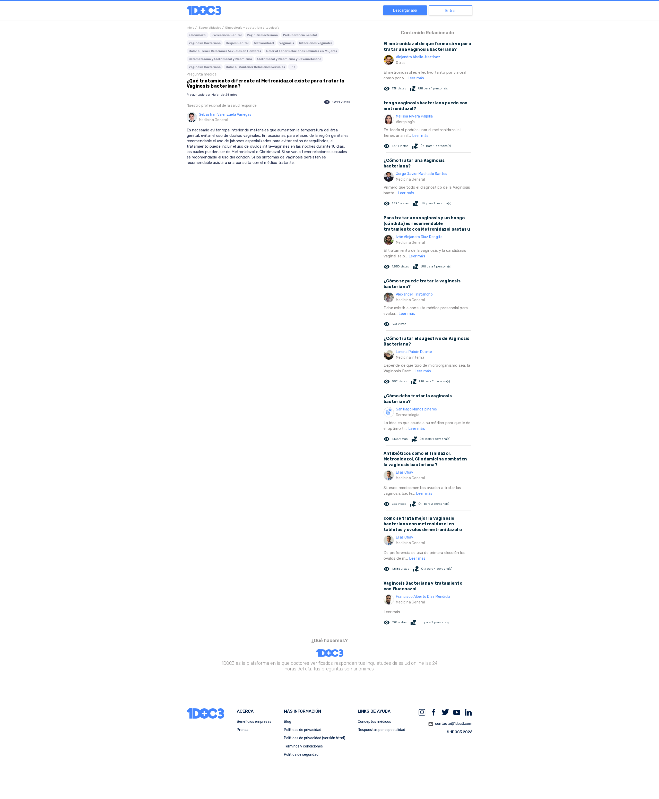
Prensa (242, 730)
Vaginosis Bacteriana (205, 43)
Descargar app (405, 10)
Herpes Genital (237, 43)
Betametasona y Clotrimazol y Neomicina (220, 59)
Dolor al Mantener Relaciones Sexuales (255, 67)
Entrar (450, 11)
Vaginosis (286, 43)
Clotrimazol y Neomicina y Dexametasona (289, 59)
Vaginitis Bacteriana (262, 35)
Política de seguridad (301, 754)
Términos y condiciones (303, 746)
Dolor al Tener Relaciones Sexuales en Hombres (225, 51)
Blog (287, 721)
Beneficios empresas (254, 721)
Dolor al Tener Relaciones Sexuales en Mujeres (301, 51)
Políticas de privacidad (302, 730)
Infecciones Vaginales (315, 43)
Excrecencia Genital (227, 35)
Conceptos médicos (374, 721)
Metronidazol (264, 43)
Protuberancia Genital (300, 35)
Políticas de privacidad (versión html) (314, 738)
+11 (293, 67)
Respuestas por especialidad (381, 730)
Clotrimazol (197, 35)
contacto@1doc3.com (450, 723)
